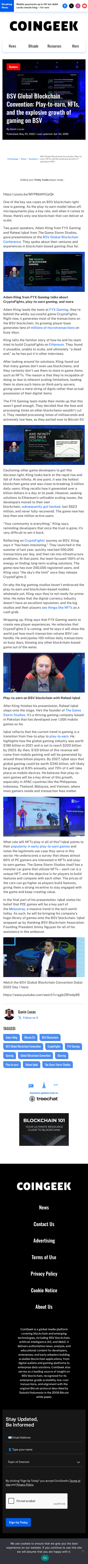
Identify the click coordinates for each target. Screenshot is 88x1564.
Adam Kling (11, 1037)
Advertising (44, 1240)
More (75, 46)
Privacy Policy (44, 1273)
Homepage (12, 159)
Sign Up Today (18, 1522)
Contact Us (44, 1224)
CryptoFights (35, 540)
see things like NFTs (57, 607)
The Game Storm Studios (57, 1064)
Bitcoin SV (29, 1037)
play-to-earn (59, 736)
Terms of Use (44, 1257)
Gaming (10, 1055)
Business (13, 67)
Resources (54, 46)
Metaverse (17, 909)
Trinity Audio (41, 180)
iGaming (62, 1055)
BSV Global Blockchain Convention (23, 1046)
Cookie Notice (44, 1290)
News (12, 46)
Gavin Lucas (17, 129)
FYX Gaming (58, 310)
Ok (45, 1558)
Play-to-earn (12, 1064)
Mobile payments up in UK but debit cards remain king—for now (37, 6)
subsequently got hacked (41, 507)
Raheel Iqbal (31, 1064)
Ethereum (56, 344)
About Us (44, 1306)
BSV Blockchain (50, 1037)
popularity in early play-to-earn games (40, 846)
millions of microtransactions (53, 328)
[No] (83, 1551)
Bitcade (33, 46)
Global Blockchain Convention (35, 1055)
